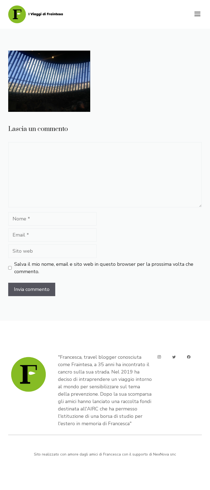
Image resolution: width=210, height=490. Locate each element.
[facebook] (189, 357)
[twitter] (174, 357)
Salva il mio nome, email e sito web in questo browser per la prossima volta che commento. (103, 268)
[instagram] (159, 357)
